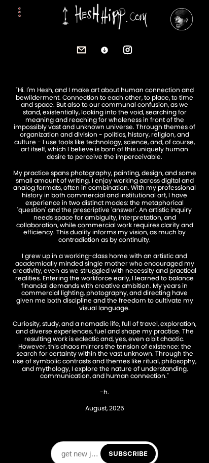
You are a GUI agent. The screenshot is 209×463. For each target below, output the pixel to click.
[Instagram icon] (128, 50)
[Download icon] (104, 50)
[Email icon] (81, 50)
